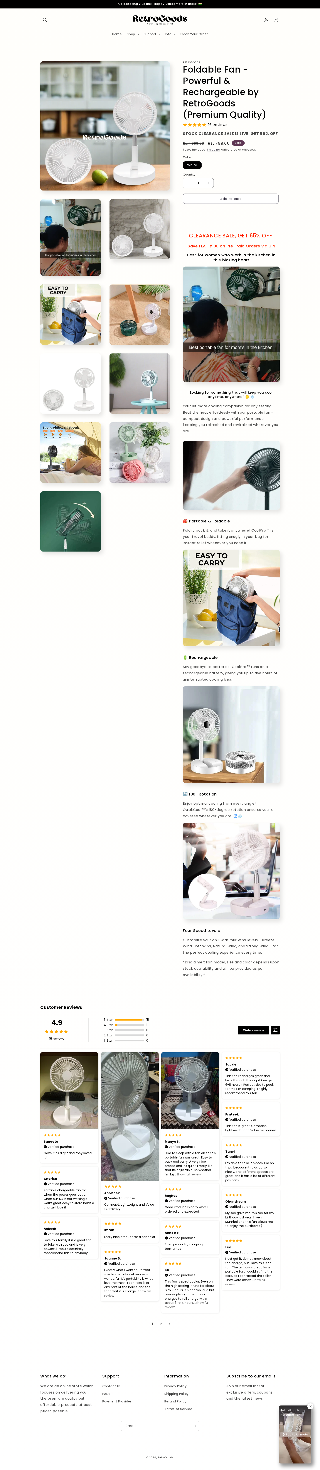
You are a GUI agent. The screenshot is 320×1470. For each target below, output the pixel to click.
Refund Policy (175, 1401)
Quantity (189, 174)
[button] (45, 20)
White (192, 165)
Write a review (253, 1030)
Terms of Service (178, 1409)
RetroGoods (166, 1457)
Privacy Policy (175, 1386)
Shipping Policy (176, 1394)
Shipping (213, 149)
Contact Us (111, 1386)
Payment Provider (116, 1401)
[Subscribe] (194, 1426)
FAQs (106, 1394)
